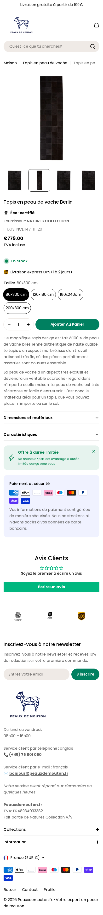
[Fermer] (93, 451)
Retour (10, 889)
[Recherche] (93, 46)
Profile (50, 889)
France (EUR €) (25, 857)
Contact (30, 889)
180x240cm (70, 294)
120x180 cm (43, 294)
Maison (10, 63)
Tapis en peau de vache (45, 63)
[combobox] (51, 46)
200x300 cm (17, 308)
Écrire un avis (51, 587)
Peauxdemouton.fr (35, 899)
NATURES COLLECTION (48, 221)
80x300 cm (16, 294)
